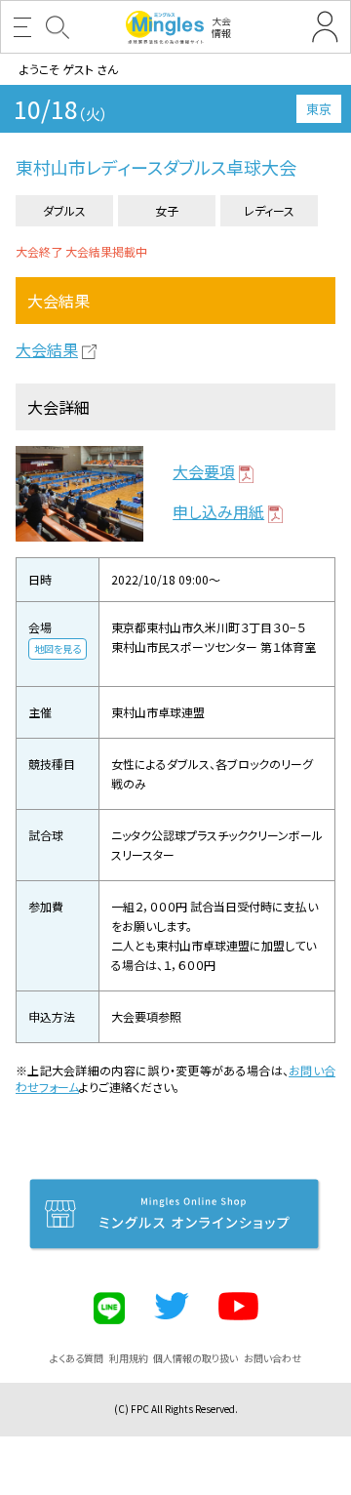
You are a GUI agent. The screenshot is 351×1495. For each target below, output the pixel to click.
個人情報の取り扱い (195, 1358)
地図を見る (57, 648)
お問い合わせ (272, 1358)
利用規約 (128, 1358)
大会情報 (221, 27)
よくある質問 (76, 1358)
